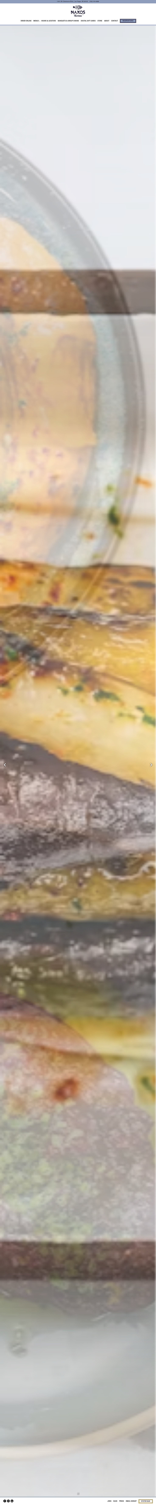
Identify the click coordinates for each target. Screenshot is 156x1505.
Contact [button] (114, 21)
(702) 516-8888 (94, 1)
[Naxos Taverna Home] (78, 11)
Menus (36, 21)
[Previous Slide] (5, 765)
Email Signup (131, 1501)
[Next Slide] (151, 765)
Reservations (128, 21)
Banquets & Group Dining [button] (68, 21)
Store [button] (100, 21)
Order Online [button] (26, 21)
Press (121, 1501)
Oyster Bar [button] (145, 1501)
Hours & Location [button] (48, 21)
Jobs (109, 1501)
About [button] (106, 21)
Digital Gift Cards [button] (88, 21)
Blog (115, 1501)
